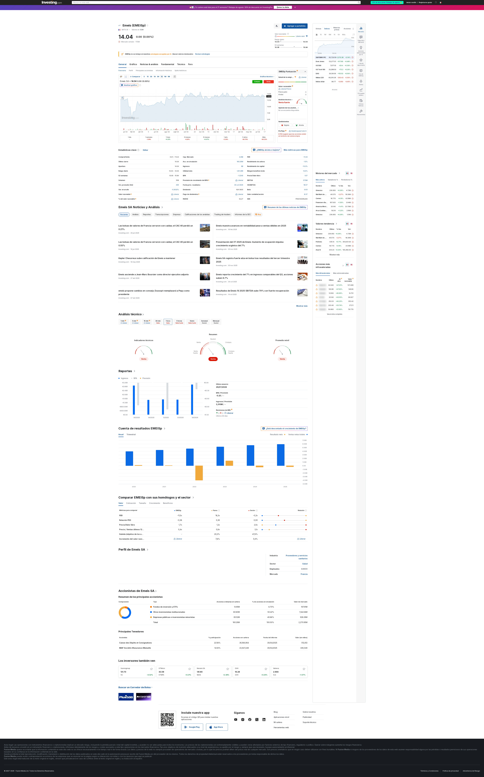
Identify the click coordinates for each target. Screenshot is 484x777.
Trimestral (131, 434)
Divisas (318, 29)
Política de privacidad (451, 771)
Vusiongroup (125, 668)
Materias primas (336, 29)
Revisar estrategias (202, 54)
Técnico (181, 64)
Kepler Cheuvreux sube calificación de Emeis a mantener (146, 258)
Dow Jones (320, 61)
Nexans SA (201, 668)
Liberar (179, 539)
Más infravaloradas (323, 273)
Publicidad (307, 717)
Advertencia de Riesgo (471, 771)
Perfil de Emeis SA (131, 549)
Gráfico (133, 64)
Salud (305, 564)
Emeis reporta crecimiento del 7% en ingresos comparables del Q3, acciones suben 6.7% (254, 276)
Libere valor (300, 36)
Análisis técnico (130, 314)
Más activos (320, 180)
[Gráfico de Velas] (121, 76)
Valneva (276, 668)
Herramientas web (281, 727)
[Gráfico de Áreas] (125, 76)
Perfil (131, 70)
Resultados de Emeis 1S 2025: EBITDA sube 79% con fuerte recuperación (252, 290)
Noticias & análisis (149, 64)
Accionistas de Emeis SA (136, 591)
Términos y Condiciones (429, 771)
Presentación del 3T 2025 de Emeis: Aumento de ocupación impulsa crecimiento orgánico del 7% (249, 244)
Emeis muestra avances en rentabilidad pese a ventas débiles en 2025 (251, 225)
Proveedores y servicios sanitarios (297, 557)
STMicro (162, 668)
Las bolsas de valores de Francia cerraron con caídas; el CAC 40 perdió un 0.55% (155, 244)
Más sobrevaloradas (341, 273)
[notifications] (435, 2)
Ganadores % (333, 180)
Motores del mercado (326, 173)
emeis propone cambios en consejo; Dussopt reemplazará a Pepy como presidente (154, 292)
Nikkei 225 (320, 78)
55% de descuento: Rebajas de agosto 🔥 (387, 2)
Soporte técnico (309, 722)
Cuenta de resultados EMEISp (140, 428)
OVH (236, 668)
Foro (190, 64)
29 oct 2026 (238, 185)
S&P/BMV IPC (321, 57)
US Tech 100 (320, 69)
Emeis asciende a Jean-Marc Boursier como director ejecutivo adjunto (153, 274)
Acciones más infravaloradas (323, 265)
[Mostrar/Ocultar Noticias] (174, 76)
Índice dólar (320, 82)
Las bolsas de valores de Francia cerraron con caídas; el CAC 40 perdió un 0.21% (155, 227)
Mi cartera (278, 722)
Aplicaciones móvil (281, 717)
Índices (327, 29)
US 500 (318, 65)
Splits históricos (181, 70)
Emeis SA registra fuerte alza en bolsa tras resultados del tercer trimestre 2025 (253, 260)
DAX (317, 73)
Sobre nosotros (309, 712)
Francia (304, 574)
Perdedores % (346, 180)
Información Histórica (164, 70)
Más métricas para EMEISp (296, 150)
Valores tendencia (325, 223)
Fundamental (167, 64)
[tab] (123, 322)
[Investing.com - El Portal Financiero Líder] (52, 2)
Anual (121, 434)
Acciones (347, 29)
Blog (276, 712)
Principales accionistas (144, 70)
